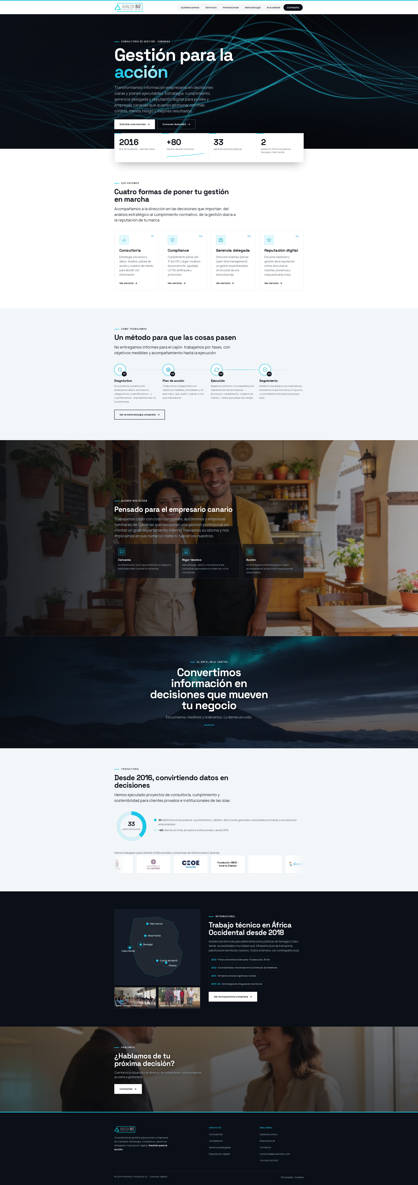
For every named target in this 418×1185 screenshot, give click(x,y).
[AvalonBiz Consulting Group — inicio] (128, 7)
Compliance (216, 1141)
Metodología (253, 7)
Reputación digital (219, 1154)
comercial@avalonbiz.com (275, 1154)
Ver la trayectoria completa (231, 996)
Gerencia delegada (220, 1147)
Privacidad (287, 1177)
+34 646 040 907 (269, 1160)
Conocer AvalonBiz (174, 124)
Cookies (299, 1177)
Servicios (211, 7)
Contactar (126, 1089)
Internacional (231, 7)
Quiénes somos (190, 7)
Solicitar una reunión (133, 124)
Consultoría (216, 1134)
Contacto (293, 7)
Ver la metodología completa (138, 414)
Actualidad (273, 7)
